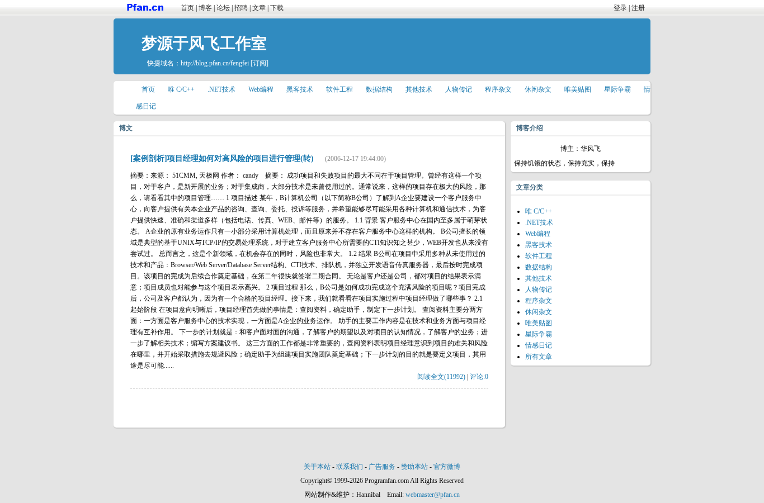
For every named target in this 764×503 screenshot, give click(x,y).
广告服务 (382, 467)
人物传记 (458, 89)
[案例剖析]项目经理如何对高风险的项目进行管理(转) (222, 158)
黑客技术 (299, 89)
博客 (205, 8)
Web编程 (260, 89)
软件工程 (339, 89)
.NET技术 (221, 89)
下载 (277, 8)
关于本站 (317, 467)
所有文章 (538, 356)
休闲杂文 (538, 89)
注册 (638, 8)
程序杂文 (498, 89)
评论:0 (479, 377)
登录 (620, 8)
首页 (187, 8)
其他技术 (418, 89)
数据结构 (379, 89)
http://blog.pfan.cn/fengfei (215, 63)
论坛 (223, 8)
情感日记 (538, 345)
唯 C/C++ (181, 89)
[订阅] (259, 63)
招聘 (241, 8)
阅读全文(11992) (441, 377)
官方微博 (446, 467)
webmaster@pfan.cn (432, 495)
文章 (259, 8)
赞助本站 (414, 467)
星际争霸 (617, 89)
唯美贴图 (577, 89)
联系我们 (349, 467)
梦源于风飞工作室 (204, 43)
